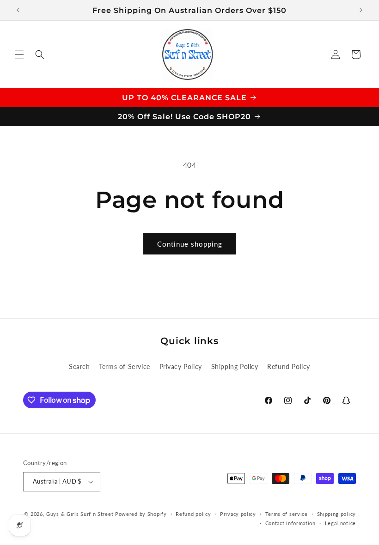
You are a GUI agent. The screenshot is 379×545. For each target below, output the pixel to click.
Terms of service (286, 514)
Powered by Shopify (141, 514)
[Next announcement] (361, 10)
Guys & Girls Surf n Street (79, 514)
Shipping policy (336, 514)
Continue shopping (189, 244)
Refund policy (193, 514)
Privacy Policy (180, 366)
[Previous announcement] (18, 10)
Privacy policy (238, 514)
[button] (19, 54)
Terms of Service (124, 366)
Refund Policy (288, 366)
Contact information (290, 523)
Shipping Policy (234, 366)
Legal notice (340, 523)
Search (79, 366)
